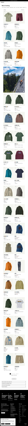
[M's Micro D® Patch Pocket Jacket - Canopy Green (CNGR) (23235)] (8, 136)
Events (19, 417)
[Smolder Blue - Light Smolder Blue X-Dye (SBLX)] (5, 61)
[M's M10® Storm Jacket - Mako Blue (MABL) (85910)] (8, 35)
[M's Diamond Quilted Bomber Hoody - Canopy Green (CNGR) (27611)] (19, 99)
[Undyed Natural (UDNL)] (16, 180)
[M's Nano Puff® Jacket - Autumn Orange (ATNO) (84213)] (8, 266)
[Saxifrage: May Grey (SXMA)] (6, 24)
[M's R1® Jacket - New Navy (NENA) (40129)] (8, 229)
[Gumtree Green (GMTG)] (17, 310)
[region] (8, 422)
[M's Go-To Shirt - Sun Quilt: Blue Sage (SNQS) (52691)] (8, 17)
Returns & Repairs (13, 410)
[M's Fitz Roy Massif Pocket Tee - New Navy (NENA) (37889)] (19, 173)
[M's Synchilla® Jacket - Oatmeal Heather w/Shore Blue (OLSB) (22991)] (8, 340)
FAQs (11, 405)
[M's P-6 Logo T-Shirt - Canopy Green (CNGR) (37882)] (8, 155)
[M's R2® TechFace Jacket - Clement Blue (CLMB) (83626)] (19, 229)
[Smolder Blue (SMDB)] (16, 24)
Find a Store (20, 419)
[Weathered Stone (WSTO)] (18, 329)
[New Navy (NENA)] (5, 217)
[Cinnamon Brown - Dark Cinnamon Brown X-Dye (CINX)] (6, 61)
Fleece (14, 7)
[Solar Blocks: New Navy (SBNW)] (18, 366)
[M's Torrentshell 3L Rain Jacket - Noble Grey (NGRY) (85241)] (19, 192)
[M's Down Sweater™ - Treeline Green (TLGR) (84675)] (8, 210)
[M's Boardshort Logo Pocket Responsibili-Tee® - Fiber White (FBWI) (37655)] (19, 303)
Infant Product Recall (24, 416)
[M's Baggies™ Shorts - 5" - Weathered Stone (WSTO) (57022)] (19, 359)
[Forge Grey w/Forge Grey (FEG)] (6, 217)
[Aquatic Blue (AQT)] (17, 61)
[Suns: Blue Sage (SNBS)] (7, 24)
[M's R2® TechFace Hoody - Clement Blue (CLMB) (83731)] (19, 247)
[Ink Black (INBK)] (17, 162)
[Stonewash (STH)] (17, 125)
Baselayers (21, 7)
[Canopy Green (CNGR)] (17, 24)
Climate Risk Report (24, 410)
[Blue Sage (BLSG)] (18, 24)
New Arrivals (4, 7)
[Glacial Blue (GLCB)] (5, 106)
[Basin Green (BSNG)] (17, 329)
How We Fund (20, 416)
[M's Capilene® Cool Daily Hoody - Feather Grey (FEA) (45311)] (8, 54)
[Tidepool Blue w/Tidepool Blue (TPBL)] (16, 366)
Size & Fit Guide (13, 408)
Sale (2, 7)
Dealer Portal (23, 406)
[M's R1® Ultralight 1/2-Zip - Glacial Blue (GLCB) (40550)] (8, 173)
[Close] (14, 419)
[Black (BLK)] (18, 61)
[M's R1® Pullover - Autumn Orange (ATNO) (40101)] (19, 54)
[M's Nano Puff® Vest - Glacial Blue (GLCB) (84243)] (8, 359)
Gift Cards (20, 418)
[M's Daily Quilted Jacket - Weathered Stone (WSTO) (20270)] (19, 340)
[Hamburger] (26, 2)
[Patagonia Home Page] (2, 2)
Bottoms (18, 7)
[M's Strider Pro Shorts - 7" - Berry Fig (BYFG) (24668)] (19, 17)
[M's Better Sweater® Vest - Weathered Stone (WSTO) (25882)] (8, 247)
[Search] (24, 2)
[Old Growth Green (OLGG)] (18, 125)
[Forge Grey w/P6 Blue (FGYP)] (5, 310)
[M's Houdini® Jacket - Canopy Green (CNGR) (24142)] (8, 99)
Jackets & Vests (11, 7)
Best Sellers (8, 7)
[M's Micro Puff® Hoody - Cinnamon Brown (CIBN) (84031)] (8, 285)
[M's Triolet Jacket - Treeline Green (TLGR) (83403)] (8, 303)
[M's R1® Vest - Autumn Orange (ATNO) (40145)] (8, 322)
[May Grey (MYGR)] (16, 61)
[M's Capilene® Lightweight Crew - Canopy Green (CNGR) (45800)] (19, 35)
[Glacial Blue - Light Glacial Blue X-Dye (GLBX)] (7, 61)
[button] (23, 91)
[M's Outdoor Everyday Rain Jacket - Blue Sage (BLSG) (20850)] (19, 322)
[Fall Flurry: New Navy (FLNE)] (5, 24)
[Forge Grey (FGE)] (5, 273)
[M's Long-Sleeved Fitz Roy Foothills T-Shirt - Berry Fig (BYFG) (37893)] (19, 155)
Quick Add (8, 22)
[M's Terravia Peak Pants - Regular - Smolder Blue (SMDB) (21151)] (19, 266)
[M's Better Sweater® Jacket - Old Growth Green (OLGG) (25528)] (19, 210)
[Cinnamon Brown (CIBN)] (17, 106)
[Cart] (25, 2)
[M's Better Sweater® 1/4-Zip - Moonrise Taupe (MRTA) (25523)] (19, 118)
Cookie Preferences (12, 416)
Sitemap (20, 422)
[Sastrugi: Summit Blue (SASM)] (7, 106)
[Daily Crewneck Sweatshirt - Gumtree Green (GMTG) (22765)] (19, 285)
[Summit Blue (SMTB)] (16, 106)
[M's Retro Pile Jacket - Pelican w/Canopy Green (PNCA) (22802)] (8, 192)
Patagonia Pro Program (24, 405)
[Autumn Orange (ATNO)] (6, 106)
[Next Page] (17, 373)
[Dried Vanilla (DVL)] (18, 217)
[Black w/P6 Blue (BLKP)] (5, 125)
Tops (16, 7)
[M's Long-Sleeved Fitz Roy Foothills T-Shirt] (18, 162)
